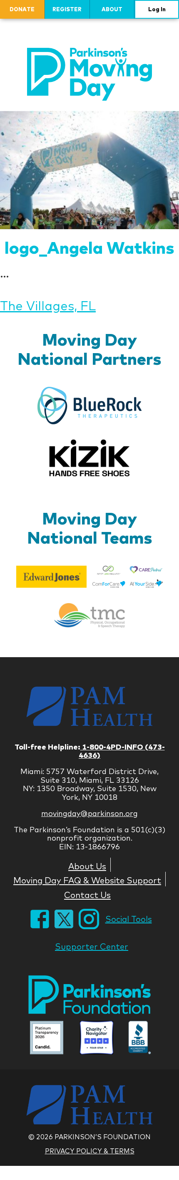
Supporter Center (91, 946)
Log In (157, 9)
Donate (22, 9)
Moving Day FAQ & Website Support (87, 880)
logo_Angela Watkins (89, 247)
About (112, 9)
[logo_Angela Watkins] (89, 170)
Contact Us (87, 894)
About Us (87, 866)
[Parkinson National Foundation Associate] (46, 1038)
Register (67, 9)
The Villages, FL (48, 306)
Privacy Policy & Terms (89, 1151)
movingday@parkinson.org (89, 813)
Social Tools (128, 919)
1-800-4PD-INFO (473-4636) (122, 751)
